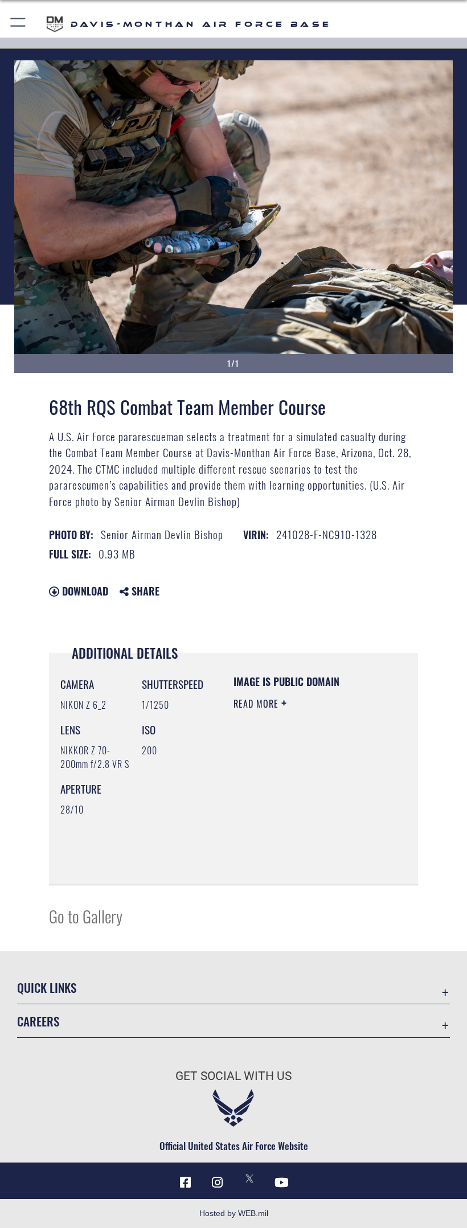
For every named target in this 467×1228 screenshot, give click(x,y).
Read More (257, 703)
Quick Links (46, 987)
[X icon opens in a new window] (249, 1178)
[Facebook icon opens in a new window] (185, 1182)
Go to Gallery (85, 915)
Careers (38, 1021)
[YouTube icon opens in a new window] (281, 1182)
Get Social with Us (233, 1076)
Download (83, 591)
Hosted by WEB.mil (233, 1213)
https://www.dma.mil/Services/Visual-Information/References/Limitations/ (302, 848)
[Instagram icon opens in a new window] (217, 1182)
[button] (18, 24)
